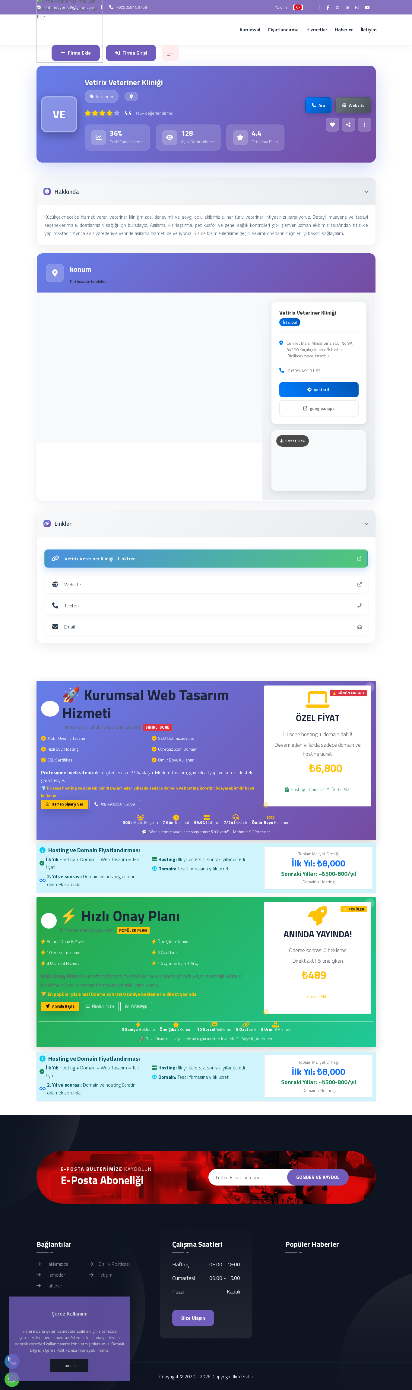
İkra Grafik (243, 1376)
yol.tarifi (322, 389)
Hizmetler (316, 29)
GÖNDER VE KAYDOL (318, 1177)
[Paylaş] (348, 124)
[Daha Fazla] (364, 124)
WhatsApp (138, 1006)
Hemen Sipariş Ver (67, 804)
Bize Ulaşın (193, 1318)
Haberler (344, 29)
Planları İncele (102, 1006)
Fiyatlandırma (283, 29)
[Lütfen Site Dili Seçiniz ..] (298, 7)
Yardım (281, 7)
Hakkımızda (56, 1264)
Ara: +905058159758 (117, 804)
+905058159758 (131, 7)
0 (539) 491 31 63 (304, 370)
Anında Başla (62, 1006)
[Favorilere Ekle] (332, 124)
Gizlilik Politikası (113, 1264)
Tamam (69, 1365)
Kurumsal (250, 29)
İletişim (369, 29)
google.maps (322, 408)
